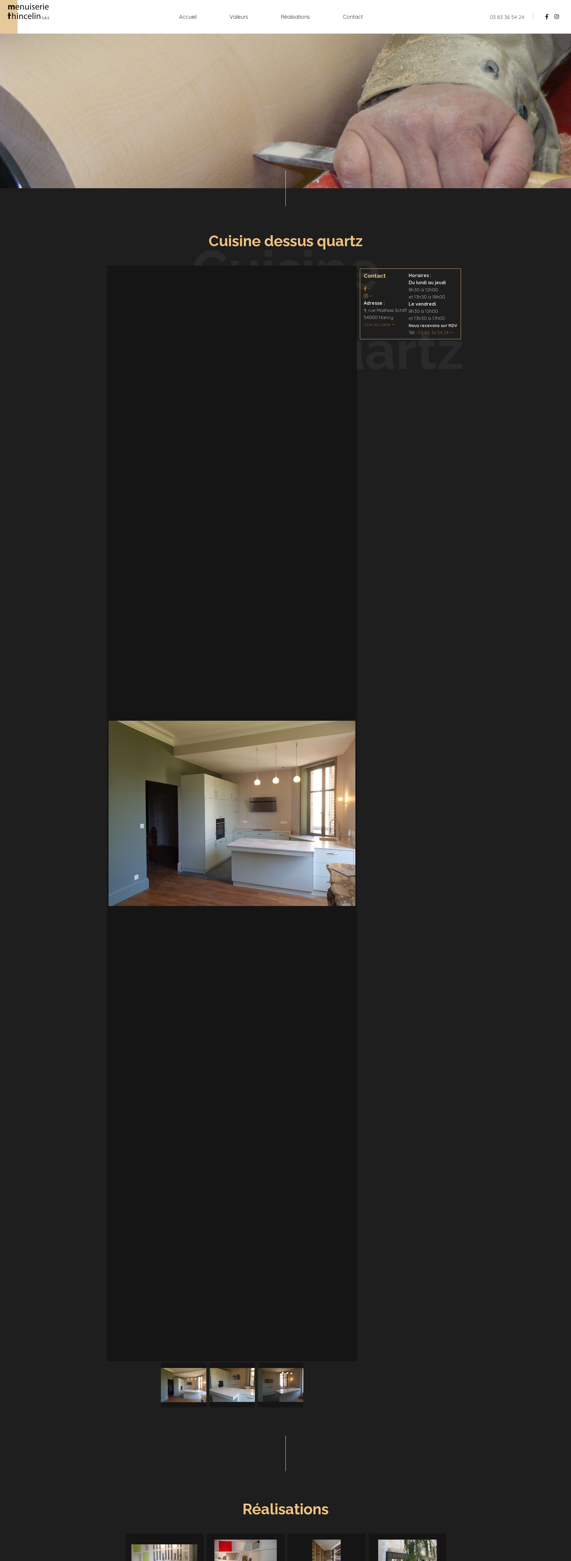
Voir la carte (377, 324)
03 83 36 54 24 (433, 332)
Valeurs (239, 16)
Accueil (188, 16)
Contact (353, 16)
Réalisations (295, 16)
